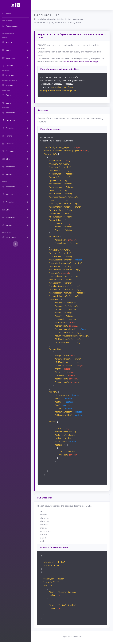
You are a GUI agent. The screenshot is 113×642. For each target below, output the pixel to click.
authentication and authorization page (80, 61)
